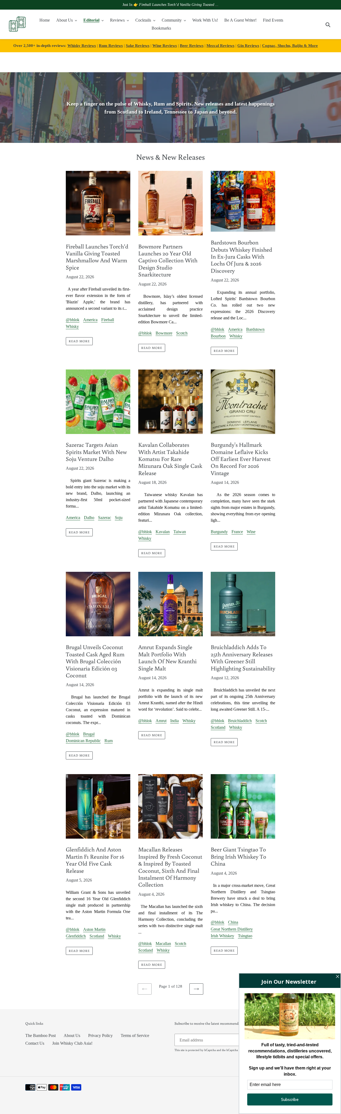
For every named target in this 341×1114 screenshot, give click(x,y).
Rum (108, 740)
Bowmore (164, 333)
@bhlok (72, 319)
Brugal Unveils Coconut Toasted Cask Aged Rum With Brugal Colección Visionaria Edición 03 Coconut (95, 661)
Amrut (161, 720)
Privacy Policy (100, 1035)
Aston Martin (94, 929)
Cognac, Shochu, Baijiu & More (290, 45)
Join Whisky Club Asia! (72, 1043)
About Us (72, 1035)
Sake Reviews (137, 45)
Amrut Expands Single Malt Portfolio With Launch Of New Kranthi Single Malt (167, 657)
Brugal (89, 734)
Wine (251, 531)
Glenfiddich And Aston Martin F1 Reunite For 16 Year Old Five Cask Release (95, 859)
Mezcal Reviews (220, 45)
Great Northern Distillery (232, 929)
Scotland (218, 727)
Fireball (107, 319)
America (90, 319)
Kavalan (163, 531)
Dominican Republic (83, 740)
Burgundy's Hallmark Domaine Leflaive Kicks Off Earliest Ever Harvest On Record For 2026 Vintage (241, 459)
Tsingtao (245, 936)
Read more (79, 341)
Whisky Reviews (81, 45)
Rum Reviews (111, 45)
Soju (119, 517)
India (174, 720)
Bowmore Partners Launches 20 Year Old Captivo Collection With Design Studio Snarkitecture (167, 260)
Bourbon (218, 336)
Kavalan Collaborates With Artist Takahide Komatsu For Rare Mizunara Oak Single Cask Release (170, 459)
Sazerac (104, 517)
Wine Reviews (164, 45)
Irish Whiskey (222, 936)
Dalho (89, 517)
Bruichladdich (240, 720)
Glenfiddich (76, 936)
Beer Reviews (192, 45)
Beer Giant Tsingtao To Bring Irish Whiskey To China (238, 856)
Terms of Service (135, 1035)
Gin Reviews (248, 45)
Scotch (182, 333)
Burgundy (219, 531)
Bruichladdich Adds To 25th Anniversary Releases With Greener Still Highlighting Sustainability (243, 657)
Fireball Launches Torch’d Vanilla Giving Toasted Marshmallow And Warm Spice (97, 256)
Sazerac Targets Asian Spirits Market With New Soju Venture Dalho (96, 452)
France (237, 531)
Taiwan (179, 531)
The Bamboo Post (40, 1035)
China (233, 922)
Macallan (163, 943)
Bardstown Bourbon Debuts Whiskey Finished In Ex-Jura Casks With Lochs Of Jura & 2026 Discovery (241, 256)
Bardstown (255, 329)
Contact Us (34, 1043)
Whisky (72, 326)
